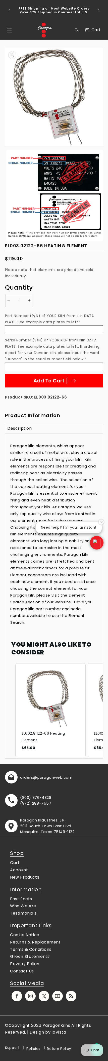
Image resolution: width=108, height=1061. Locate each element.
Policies (33, 1048)
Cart (15, 863)
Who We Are (23, 906)
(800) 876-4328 (35, 797)
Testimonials (23, 913)
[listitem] (50, 710)
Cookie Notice (24, 935)
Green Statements (30, 956)
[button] (9, 30)
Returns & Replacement (35, 942)
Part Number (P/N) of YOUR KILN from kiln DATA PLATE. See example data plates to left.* (49, 319)
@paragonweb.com (53, 777)
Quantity (19, 287)
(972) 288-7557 (35, 803)
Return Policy (59, 1048)
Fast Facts (21, 899)
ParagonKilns (56, 1025)
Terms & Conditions (30, 949)
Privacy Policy (24, 964)
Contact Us (22, 971)
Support (12, 1047)
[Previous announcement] (9, 10)
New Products (24, 877)
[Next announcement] (98, 10)
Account (19, 870)
